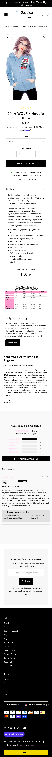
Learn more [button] (29, 745)
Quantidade (26, 148)
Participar (26, 581)
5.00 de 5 (33, 431)
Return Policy (9, 658)
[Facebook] (8, 728)
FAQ (5, 638)
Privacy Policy (9, 650)
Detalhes (10, 189)
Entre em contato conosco (25, 269)
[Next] (45, 4)
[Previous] (7, 4)
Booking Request (11, 631)
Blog (5, 635)
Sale (5, 694)
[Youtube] (25, 728)
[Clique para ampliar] (44, 37)
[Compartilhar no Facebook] (22, 275)
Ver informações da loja (27, 179)
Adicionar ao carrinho (26, 163)
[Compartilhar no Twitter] (26, 275)
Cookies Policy (10, 654)
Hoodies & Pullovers (18, 26)
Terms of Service (11, 666)
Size (26, 136)
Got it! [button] (26, 752)
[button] (14, 439)
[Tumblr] (21, 728)
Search (6, 623)
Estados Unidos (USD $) (38, 705)
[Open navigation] (6, 14)
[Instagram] (11, 728)
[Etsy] (5, 728)
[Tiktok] (18, 728)
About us (7, 627)
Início (7, 26)
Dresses (7, 690)
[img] (8, 477)
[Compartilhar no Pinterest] (30, 275)
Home (6, 679)
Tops (6, 687)
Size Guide (12, 342)
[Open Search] (42, 15)
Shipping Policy (10, 662)
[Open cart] (47, 15)
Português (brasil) (11, 705)
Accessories (9, 683)
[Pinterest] (14, 728)
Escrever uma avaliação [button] (26, 458)
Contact (7, 646)
